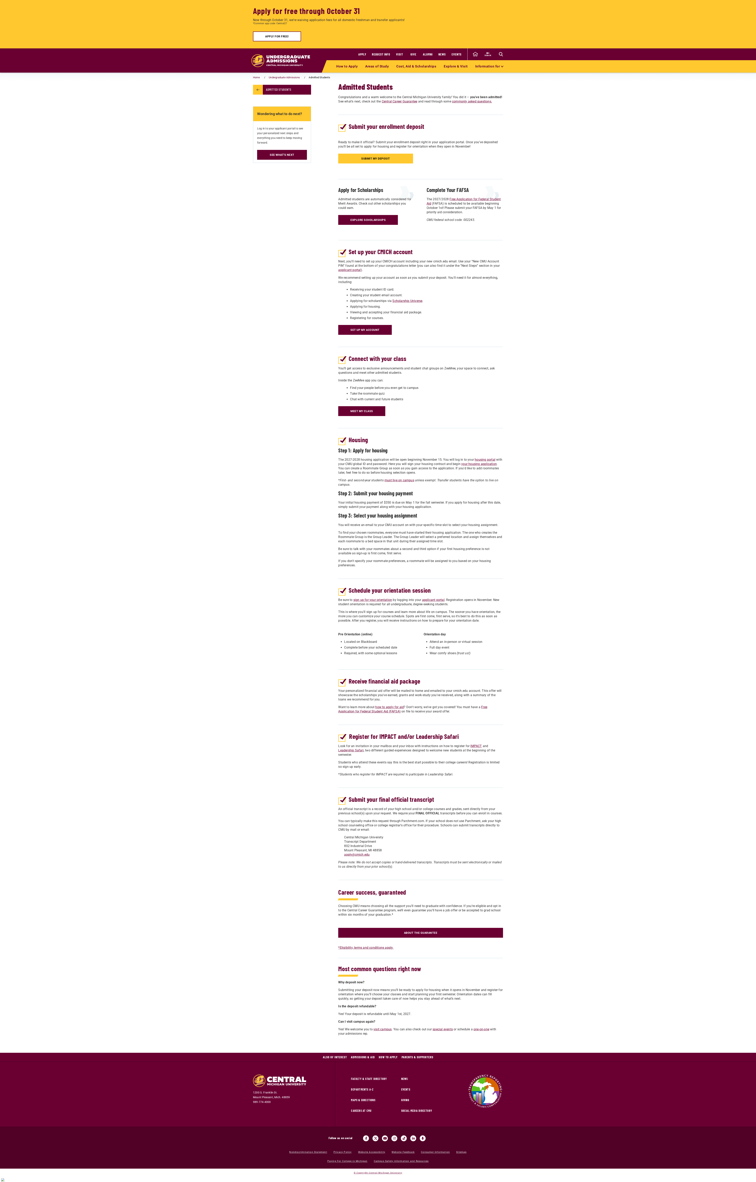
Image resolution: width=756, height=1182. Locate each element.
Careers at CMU (361, 1110)
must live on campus (399, 480)
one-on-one (481, 1029)
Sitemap (461, 1152)
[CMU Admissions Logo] (282, 60)
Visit (399, 54)
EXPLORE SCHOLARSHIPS (368, 219)
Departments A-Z (362, 1089)
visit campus (382, 1029)
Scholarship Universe (407, 301)
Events (456, 54)
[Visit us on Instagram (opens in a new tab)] (394, 1138)
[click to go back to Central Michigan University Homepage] (475, 54)
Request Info (381, 54)
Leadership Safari (350, 750)
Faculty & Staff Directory (369, 1079)
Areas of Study (377, 66)
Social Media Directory (416, 1110)
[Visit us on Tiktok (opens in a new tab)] (403, 1138)
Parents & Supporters (417, 1057)
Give (413, 54)
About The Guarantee (420, 932)
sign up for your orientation (372, 600)
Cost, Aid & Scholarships (416, 66)
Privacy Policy (343, 1152)
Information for (488, 66)
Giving (405, 1100)
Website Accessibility (371, 1152)
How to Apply (347, 66)
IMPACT (476, 746)
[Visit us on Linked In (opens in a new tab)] (413, 1138)
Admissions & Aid (363, 1057)
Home (256, 77)
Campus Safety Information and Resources (401, 1161)
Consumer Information (435, 1152)
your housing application (479, 464)
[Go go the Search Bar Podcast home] (422, 1138)
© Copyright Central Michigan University (378, 1173)
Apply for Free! (277, 36)
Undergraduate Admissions (284, 77)
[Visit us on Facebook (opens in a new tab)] (366, 1138)
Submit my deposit (375, 158)
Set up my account (365, 329)
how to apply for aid (389, 707)
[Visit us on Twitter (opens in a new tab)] (375, 1138)
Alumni (428, 54)
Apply (362, 54)
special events (443, 1029)
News (442, 54)
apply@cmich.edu (357, 854)
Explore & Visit (456, 66)
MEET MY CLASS (361, 411)
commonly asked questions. (472, 101)
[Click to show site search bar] (501, 54)
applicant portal (349, 270)
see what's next (282, 154)
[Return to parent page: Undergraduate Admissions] (258, 90)
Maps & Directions (363, 1100)
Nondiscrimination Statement (308, 1152)
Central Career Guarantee (399, 101)
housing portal (485, 459)
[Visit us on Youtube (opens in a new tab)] (385, 1138)
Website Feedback (403, 1152)
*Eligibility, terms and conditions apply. (365, 947)
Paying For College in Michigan (347, 1161)
